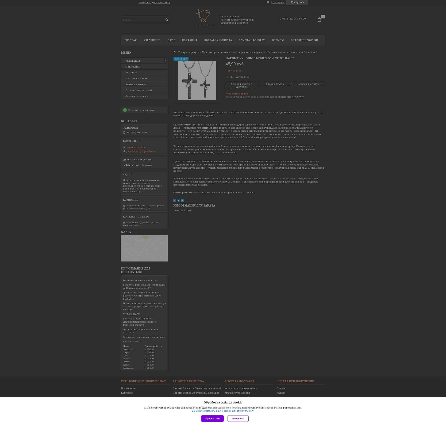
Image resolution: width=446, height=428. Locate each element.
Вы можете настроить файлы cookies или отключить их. (222, 411)
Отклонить (238, 418)
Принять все (212, 418)
